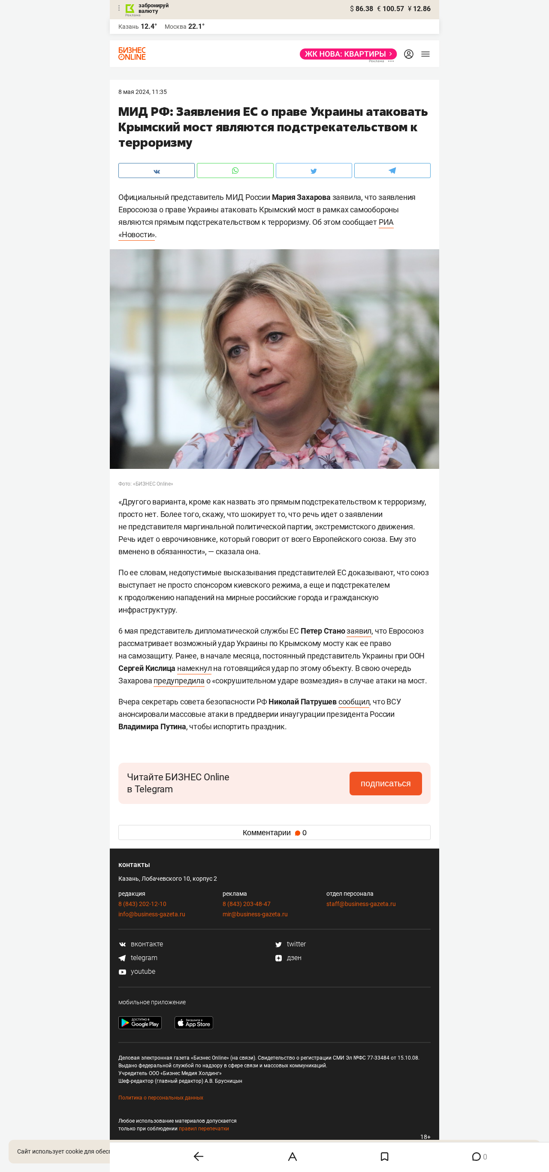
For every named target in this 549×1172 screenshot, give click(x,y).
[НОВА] (346, 54)
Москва (176, 26)
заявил (359, 630)
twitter (295, 944)
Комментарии (275, 832)
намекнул (194, 668)
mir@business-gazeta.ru (255, 914)
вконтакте (146, 944)
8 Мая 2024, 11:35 (142, 91)
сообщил (354, 701)
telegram (143, 958)
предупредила (179, 680)
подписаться (386, 783)
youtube (142, 971)
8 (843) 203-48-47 (247, 903)
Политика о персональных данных (160, 1098)
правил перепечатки (204, 1129)
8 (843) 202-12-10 (142, 903)
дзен (293, 958)
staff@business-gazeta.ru (361, 903)
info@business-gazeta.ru (151, 914)
